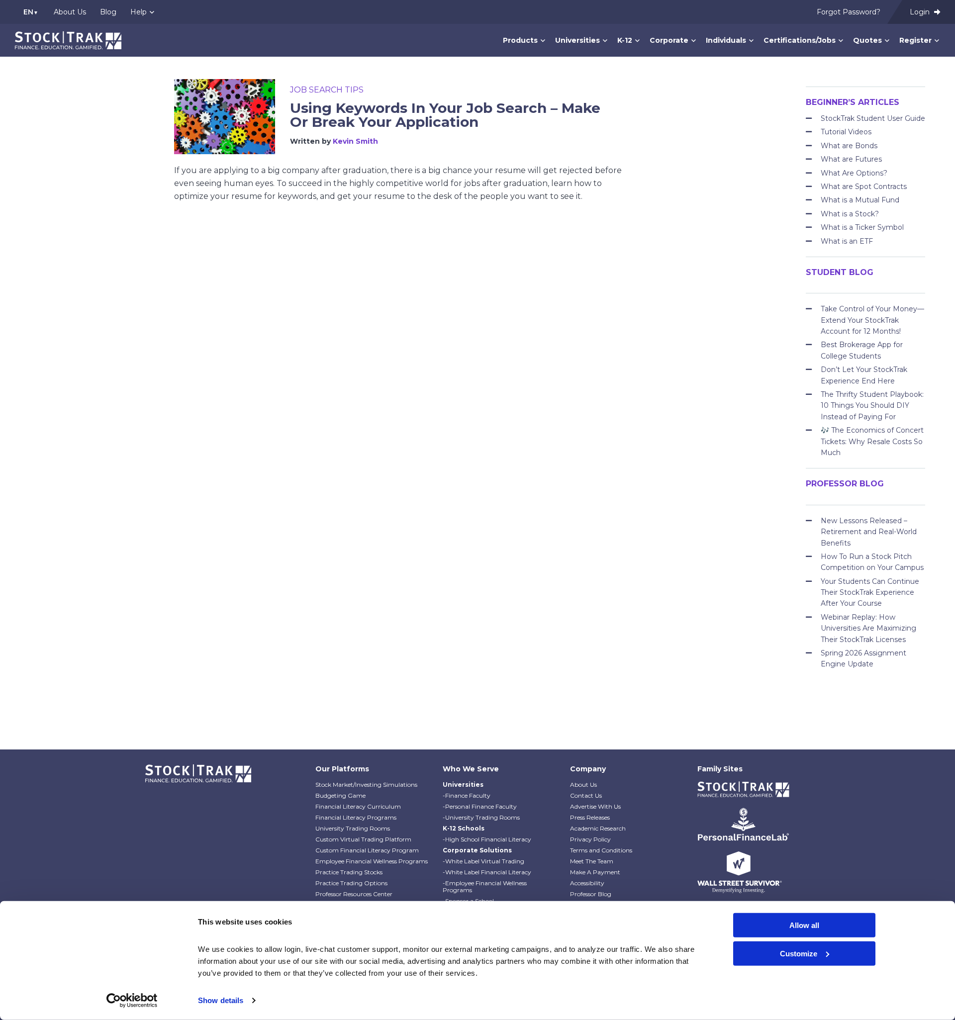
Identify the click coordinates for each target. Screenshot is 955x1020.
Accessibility (587, 883)
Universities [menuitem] (577, 40)
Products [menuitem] (520, 40)
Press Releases (590, 817)
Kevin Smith (355, 141)
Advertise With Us (595, 806)
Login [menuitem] (921, 11)
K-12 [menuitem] (624, 40)
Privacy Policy (590, 839)
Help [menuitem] (138, 11)
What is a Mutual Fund (860, 199)
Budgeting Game (340, 795)
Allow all (804, 925)
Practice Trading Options (351, 883)
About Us (583, 784)
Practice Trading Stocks (348, 872)
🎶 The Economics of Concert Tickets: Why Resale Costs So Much (872, 441)
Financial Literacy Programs (355, 817)
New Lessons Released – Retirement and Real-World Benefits (869, 532)
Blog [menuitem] (108, 11)
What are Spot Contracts (864, 186)
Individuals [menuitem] (726, 40)
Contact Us (586, 795)
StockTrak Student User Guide (873, 118)
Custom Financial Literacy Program (367, 850)
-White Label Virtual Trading (483, 861)
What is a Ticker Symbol (862, 227)
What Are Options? (854, 173)
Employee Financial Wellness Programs (371, 861)
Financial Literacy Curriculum (358, 806)
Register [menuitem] (915, 40)
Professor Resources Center (353, 894)
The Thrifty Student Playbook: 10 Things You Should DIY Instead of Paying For (872, 405)
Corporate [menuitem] (669, 40)
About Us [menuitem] (70, 11)
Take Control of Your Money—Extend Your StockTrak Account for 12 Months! (872, 320)
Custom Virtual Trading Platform (363, 839)
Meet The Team (591, 861)
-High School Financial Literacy (487, 839)
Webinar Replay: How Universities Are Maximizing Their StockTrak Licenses (868, 628)
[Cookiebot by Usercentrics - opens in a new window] (132, 1000)
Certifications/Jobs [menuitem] (800, 40)
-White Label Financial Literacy (487, 872)
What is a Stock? (850, 213)
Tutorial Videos (846, 131)
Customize (798, 953)
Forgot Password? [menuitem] (848, 11)
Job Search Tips (327, 89)
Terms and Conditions (601, 850)
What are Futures (851, 159)
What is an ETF (847, 241)
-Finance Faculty (466, 795)
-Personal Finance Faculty (480, 806)
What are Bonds (849, 145)
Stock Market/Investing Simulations (366, 784)
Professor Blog (590, 894)
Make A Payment (595, 872)
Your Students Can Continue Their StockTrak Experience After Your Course (870, 592)
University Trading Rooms (352, 828)
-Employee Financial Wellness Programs (485, 886)
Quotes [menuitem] (867, 40)
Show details (220, 1000)
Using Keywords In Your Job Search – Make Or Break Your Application (445, 114)
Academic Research (598, 828)
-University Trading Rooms (481, 817)
